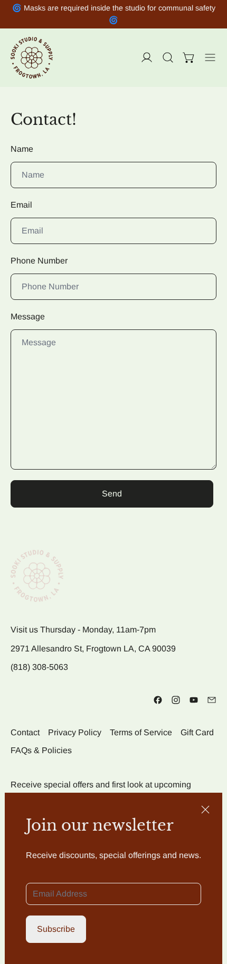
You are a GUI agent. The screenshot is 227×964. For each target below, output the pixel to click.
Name (22, 148)
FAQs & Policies (41, 750)
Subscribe (56, 928)
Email (21, 204)
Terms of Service (141, 732)
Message (28, 316)
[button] (168, 57)
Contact (25, 732)
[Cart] (189, 57)
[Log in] (146, 57)
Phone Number (39, 260)
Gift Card (197, 732)
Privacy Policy (74, 732)
